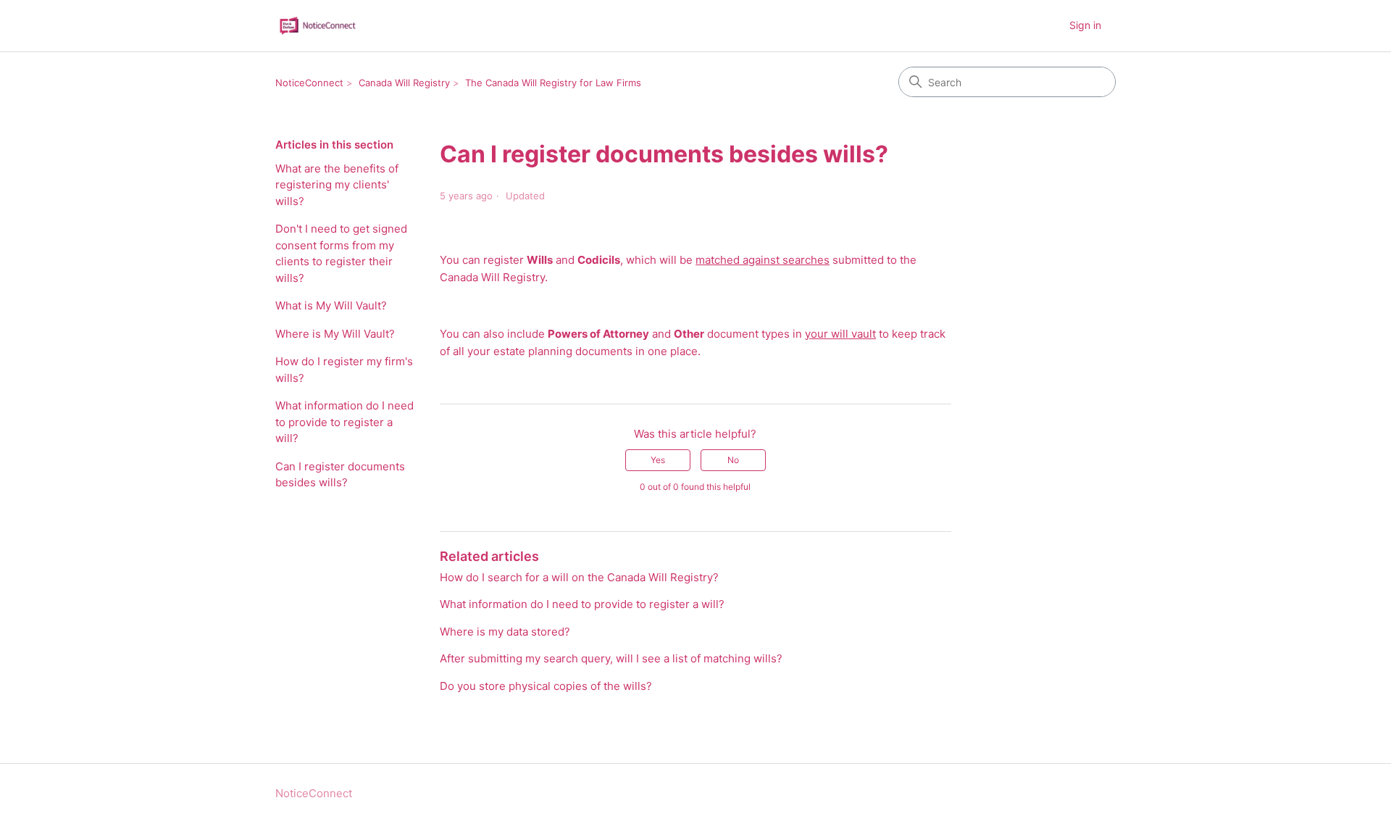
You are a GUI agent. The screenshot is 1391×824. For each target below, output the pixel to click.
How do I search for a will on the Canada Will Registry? (579, 577)
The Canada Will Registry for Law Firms (553, 82)
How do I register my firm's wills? (344, 369)
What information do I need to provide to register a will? (344, 422)
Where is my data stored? (505, 631)
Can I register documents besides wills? (340, 474)
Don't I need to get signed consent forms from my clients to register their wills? (341, 253)
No (733, 459)
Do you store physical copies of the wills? (546, 686)
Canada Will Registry (404, 82)
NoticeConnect (309, 82)
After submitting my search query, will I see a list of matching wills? (611, 658)
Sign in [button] (1085, 25)
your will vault (840, 334)
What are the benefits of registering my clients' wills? (336, 185)
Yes (658, 459)
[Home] (317, 25)
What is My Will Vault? (331, 305)
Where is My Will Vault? (335, 334)
